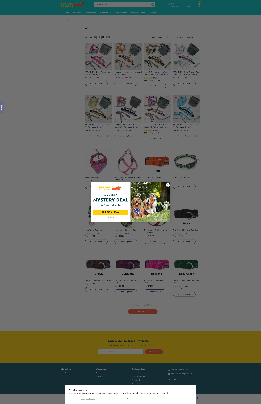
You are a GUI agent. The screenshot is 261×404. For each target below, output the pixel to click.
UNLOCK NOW (110, 212)
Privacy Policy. (165, 393)
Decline (170, 399)
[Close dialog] (167, 185)
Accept (129, 399)
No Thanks (110, 217)
